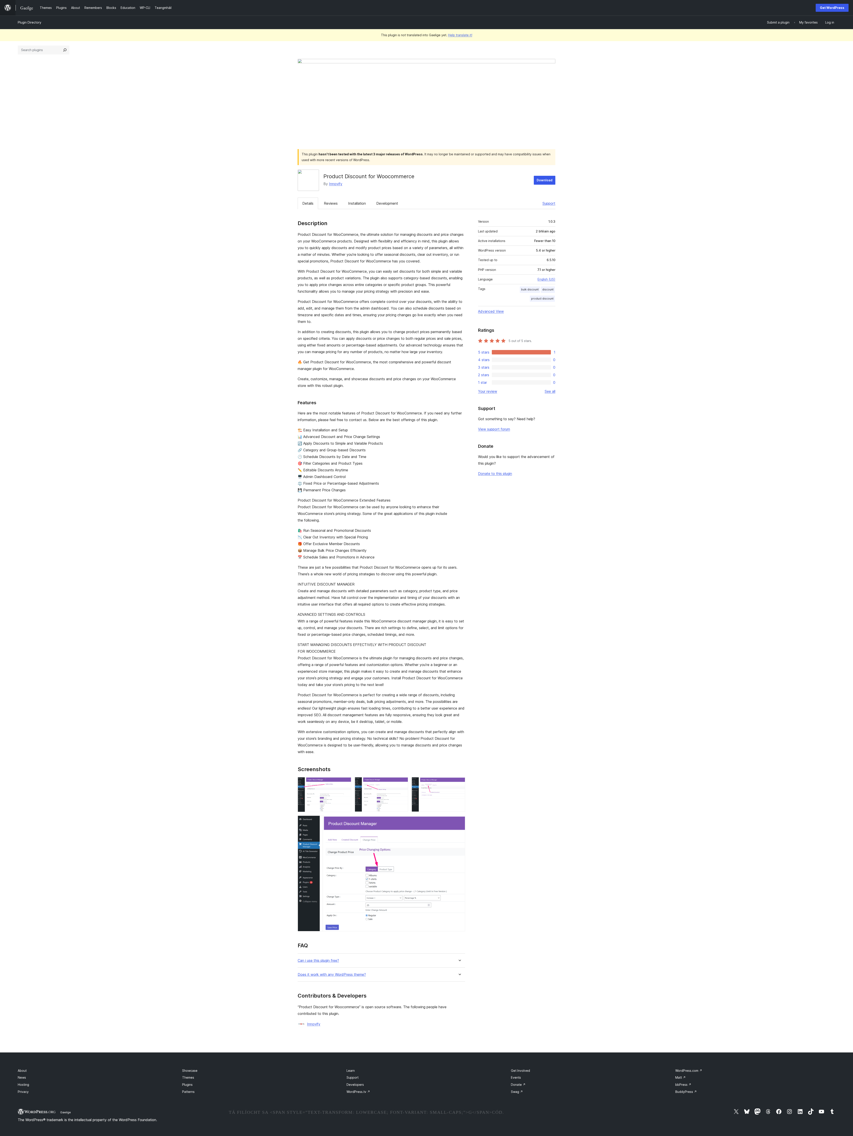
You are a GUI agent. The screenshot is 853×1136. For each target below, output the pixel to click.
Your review (487, 391)
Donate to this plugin (495, 473)
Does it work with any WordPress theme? (332, 974)
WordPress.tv (358, 1092)
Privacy (23, 1092)
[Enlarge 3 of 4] (459, 783)
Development (387, 203)
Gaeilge (65, 1112)
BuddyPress (686, 1092)
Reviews (331, 203)
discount (548, 289)
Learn (351, 1070)
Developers (355, 1084)
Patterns (188, 1092)
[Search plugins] (64, 50)
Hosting (23, 1084)
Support (548, 203)
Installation (357, 203)
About (22, 1070)
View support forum (494, 429)
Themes (188, 1077)
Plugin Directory (29, 22)
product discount (542, 298)
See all (550, 391)
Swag (517, 1092)
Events (516, 1077)
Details (307, 203)
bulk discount (530, 289)
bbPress (683, 1084)
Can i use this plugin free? (318, 960)
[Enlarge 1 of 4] (345, 783)
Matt (680, 1077)
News (22, 1077)
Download (544, 180)
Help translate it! (460, 35)
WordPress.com (688, 1070)
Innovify (335, 184)
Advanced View (491, 311)
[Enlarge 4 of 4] (459, 821)
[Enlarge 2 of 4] (402, 783)
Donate (518, 1084)
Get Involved (520, 1070)
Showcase (189, 1070)
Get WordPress (832, 8)
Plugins (187, 1084)
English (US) (546, 279)
